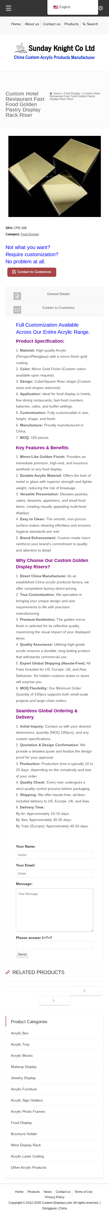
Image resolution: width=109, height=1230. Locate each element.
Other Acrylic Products (28, 1167)
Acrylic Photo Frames (28, 1111)
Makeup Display (24, 1067)
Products (71, 24)
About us (32, 24)
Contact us (51, 24)
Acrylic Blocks (22, 1055)
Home (16, 24)
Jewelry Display (23, 1078)
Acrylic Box (19, 1033)
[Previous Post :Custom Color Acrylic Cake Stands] (85, 991)
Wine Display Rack (26, 1145)
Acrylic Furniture (24, 1089)
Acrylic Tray (20, 1044)
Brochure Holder (24, 1134)
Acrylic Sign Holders (27, 1100)
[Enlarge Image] (54, 136)
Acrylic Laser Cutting (27, 1156)
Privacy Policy (54, 1197)
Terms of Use (84, 1192)
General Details (58, 294)
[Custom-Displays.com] (54, 61)
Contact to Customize (34, 272)
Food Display (30, 234)
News (48, 1192)
